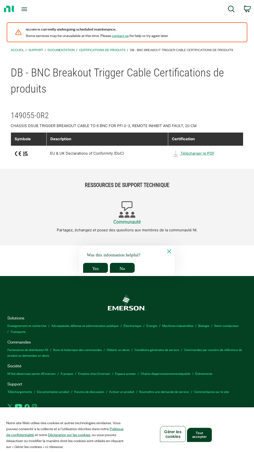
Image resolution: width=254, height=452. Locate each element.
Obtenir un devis (118, 349)
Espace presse (125, 373)
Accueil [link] (17, 49)
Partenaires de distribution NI (27, 349)
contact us (120, 35)
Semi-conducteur (226, 325)
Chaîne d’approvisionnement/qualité (165, 373)
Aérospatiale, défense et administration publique (85, 325)
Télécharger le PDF (197, 153)
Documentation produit (53, 391)
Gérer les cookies (172, 434)
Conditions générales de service (156, 349)
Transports (18, 331)
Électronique (132, 325)
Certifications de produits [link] (102, 49)
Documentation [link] (61, 49)
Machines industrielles (177, 325)
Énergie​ (151, 325)
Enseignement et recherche (26, 325)
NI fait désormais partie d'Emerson (31, 373)
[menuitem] (231, 10)
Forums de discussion (89, 391)
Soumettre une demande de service (164, 391)
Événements (203, 373)
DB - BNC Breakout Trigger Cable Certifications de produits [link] (181, 49)
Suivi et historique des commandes (77, 349)
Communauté (127, 222)
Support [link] (36, 49)
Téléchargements (19, 391)
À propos (67, 373)
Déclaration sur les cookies (69, 434)
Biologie (203, 325)
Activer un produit (121, 391)
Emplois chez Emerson (94, 373)
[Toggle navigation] (33, 9)
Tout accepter (199, 435)
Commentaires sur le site (211, 391)
